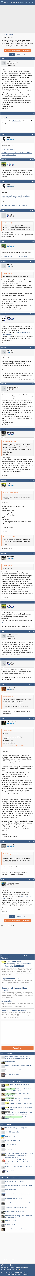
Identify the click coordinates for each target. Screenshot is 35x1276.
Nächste (19, 54)
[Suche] (33, 2)
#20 (33, 879)
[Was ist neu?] (29, 2)
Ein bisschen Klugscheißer (13, 1070)
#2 (33, 134)
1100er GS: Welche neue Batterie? (16, 1207)
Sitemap (11, 1267)
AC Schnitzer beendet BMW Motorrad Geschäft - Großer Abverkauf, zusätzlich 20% (18, 1162)
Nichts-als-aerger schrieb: (10, 441)
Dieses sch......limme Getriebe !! (13, 1010)
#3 (33, 160)
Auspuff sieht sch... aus (10, 979)
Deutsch (13, 1265)
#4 (33, 181)
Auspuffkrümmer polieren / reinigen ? (17, 1203)
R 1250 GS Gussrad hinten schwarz (19, 1084)
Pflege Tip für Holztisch (12, 1140)
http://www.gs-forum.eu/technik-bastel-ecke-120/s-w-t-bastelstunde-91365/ (16, 197)
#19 (33, 841)
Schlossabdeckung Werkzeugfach (16, 1128)
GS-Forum (5, 1265)
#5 (33, 210)
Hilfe (16, 1269)
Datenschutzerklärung (7, 1269)
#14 (33, 602)
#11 (33, 429)
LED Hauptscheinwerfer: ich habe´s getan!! (18, 1185)
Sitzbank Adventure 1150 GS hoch (19, 1103)
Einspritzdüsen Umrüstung (13, 1199)
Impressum (4, 1267)
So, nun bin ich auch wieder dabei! (16, 1229)
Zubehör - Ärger (10, 1145)
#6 (33, 241)
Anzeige (5, 117)
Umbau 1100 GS (10, 1220)
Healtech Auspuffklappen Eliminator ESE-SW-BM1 (18, 1099)
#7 (33, 261)
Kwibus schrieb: (7, 697)
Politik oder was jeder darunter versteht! (18, 1066)
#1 (33, 58)
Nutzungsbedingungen (21, 1267)
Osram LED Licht (10, 1225)
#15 (33, 631)
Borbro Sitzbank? (10, 1190)
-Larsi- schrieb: (7, 223)
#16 (33, 659)
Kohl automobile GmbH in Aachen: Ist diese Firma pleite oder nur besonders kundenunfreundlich (19, 1155)
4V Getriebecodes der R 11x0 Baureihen (14, 206)
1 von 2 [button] (12, 54)
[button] (2, 2)
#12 (33, 480)
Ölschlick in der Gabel (12, 1074)
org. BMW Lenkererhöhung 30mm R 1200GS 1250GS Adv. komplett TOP (19, 1113)
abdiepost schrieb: (8, 537)
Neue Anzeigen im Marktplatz (12, 1081)
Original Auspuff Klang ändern (15, 1211)
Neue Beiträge (6, 1053)
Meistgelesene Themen (10, 1178)
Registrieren (17, 1048)
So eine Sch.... (6, 1001)
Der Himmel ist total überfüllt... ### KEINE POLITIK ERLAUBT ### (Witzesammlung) (19, 1057)
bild (2, 622)
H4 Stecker (8, 1149)
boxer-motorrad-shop (8, 149)
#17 (33, 684)
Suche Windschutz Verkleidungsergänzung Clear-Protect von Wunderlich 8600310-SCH (16, 964)
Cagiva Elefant (9, 1171)
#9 (33, 347)
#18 (33, 718)
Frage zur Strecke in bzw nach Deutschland (19, 1166)
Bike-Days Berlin (10, 1061)
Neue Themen (6, 1124)
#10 (33, 384)
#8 (33, 314)
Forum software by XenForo (14, 1272)
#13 (33, 553)
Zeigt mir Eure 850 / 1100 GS (14, 1181)
